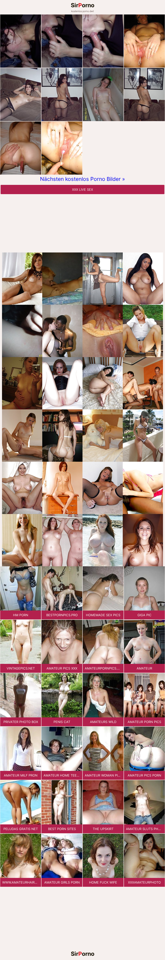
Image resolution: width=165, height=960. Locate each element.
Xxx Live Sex (82, 189)
